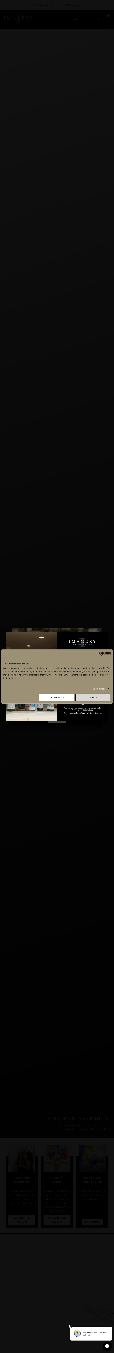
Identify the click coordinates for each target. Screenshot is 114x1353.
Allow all (93, 697)
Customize (55, 697)
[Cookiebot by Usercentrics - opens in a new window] (98, 654)
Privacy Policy (88, 710)
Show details (99, 689)
